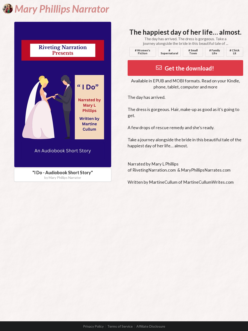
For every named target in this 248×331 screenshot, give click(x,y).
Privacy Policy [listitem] (93, 326)
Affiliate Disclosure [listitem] (150, 326)
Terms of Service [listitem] (120, 326)
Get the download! (189, 68)
